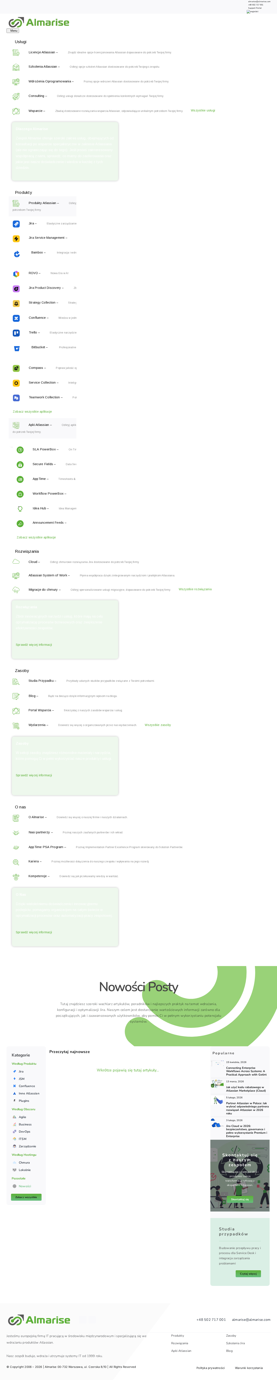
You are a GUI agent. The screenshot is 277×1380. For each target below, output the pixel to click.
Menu (13, 30)
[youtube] (92, 1319)
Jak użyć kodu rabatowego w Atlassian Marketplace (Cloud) (246, 1089)
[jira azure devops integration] (217, 1062)
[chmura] (217, 1120)
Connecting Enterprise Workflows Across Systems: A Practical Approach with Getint (246, 1071)
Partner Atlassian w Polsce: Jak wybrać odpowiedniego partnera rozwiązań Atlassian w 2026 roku (247, 1108)
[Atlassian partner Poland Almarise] (217, 1097)
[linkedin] (82, 1319)
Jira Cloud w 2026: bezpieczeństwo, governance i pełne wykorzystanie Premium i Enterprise (246, 1131)
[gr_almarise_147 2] (217, 1081)
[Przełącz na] (252, 11)
